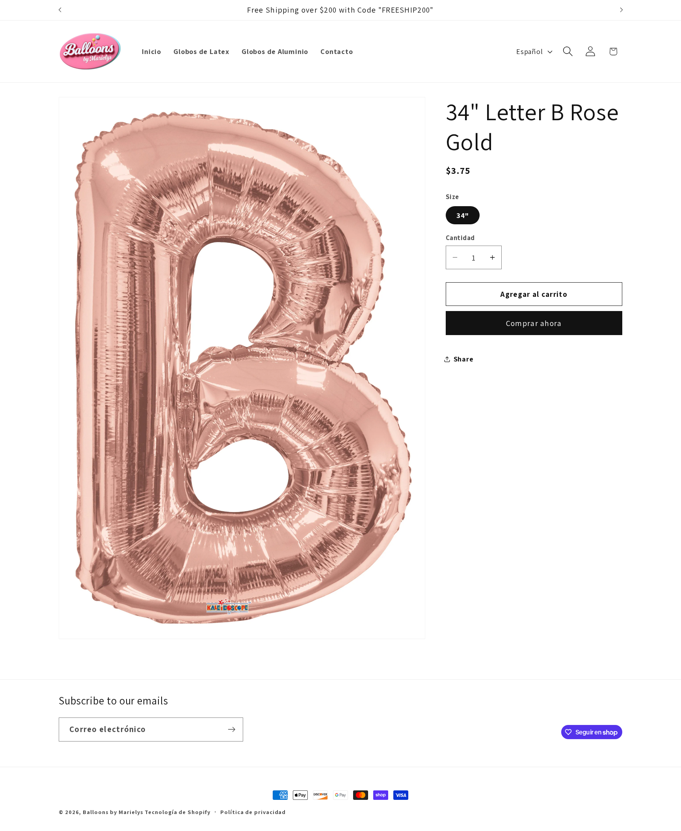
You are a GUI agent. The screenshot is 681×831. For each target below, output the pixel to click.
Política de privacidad (253, 812)
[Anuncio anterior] (60, 10)
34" (462, 215)
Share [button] (464, 358)
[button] (568, 51)
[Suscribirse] (231, 729)
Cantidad (460, 237)
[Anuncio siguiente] (621, 10)
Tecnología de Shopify (177, 812)
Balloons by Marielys (113, 812)
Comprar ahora (534, 323)
